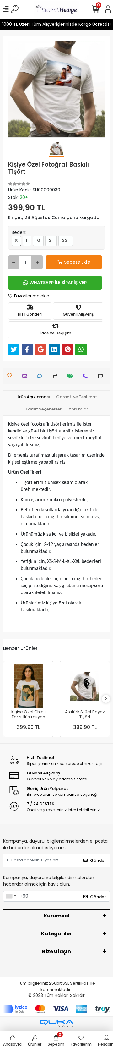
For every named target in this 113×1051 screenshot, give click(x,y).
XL (51, 241)
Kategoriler (56, 933)
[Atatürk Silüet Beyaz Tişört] (84, 686)
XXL (65, 241)
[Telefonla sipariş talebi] (86, 376)
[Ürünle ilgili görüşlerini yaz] (41, 376)
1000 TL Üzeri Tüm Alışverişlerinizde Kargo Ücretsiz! (56, 24)
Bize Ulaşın (56, 951)
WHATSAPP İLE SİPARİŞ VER (58, 282)
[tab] (33, 397)
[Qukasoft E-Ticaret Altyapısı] (56, 1023)
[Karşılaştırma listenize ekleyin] (56, 376)
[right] (106, 699)
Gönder (98, 860)
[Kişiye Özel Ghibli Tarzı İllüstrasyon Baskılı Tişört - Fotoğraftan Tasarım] (28, 686)
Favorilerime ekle (31, 296)
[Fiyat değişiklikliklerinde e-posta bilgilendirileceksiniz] (72, 376)
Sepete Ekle (77, 262)
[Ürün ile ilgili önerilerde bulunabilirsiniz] (101, 376)
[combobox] (10, 896)
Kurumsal (57, 915)
